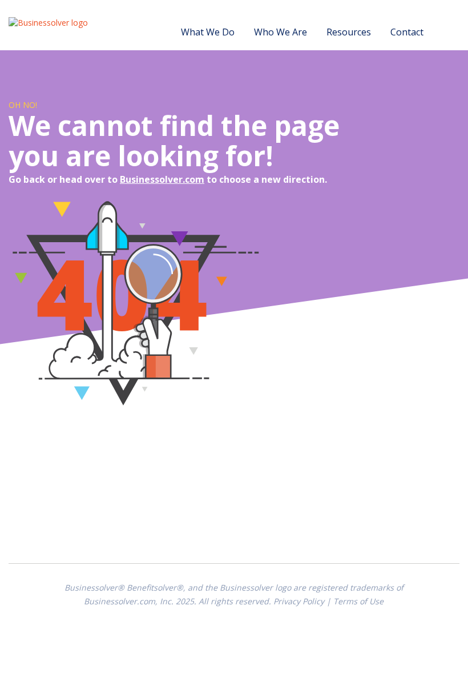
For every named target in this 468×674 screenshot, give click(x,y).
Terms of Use (358, 601)
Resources (348, 32)
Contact (406, 32)
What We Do (208, 32)
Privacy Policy (298, 601)
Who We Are (280, 32)
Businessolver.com (162, 179)
